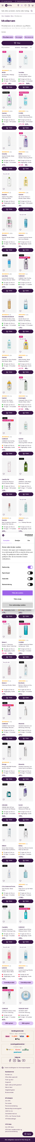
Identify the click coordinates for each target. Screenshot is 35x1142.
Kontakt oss (8, 1074)
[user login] (22, 5)
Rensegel (18, 37)
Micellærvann (18, 16)
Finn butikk (8, 1103)
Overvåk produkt (9, 982)
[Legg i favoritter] (4, 67)
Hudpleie (7, 16)
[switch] (30, 572)
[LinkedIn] (19, 1060)
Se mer (3, 32)
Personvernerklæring (11, 1106)
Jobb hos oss (9, 1111)
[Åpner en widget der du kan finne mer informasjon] (27, 1134)
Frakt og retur (9, 1079)
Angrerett (8, 1082)
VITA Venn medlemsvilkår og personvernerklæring (13, 1130)
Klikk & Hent (8, 1087)
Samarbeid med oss (11, 1113)
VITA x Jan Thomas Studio (12, 1116)
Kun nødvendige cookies (17, 605)
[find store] (18, 5)
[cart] (33, 5)
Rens (12, 16)
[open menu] (2, 5)
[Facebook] (9, 1060)
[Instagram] (14, 1060)
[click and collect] (29, 5)
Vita (2, 16)
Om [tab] (29, 540)
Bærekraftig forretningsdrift (13, 1108)
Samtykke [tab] (6, 540)
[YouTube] (23, 1060)
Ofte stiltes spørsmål (11, 1077)
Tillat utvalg (17, 599)
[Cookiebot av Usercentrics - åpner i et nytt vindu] (25, 535)
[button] (32, 11)
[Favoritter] (25, 5)
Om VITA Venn (9, 1127)
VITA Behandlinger (10, 1118)
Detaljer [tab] (17, 540)
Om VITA (7, 1100)
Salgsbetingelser (10, 1090)
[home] (8, 5)
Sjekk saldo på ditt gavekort (13, 1085)
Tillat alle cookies (17, 593)
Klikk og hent (9, 1023)
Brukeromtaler (9, 1092)
